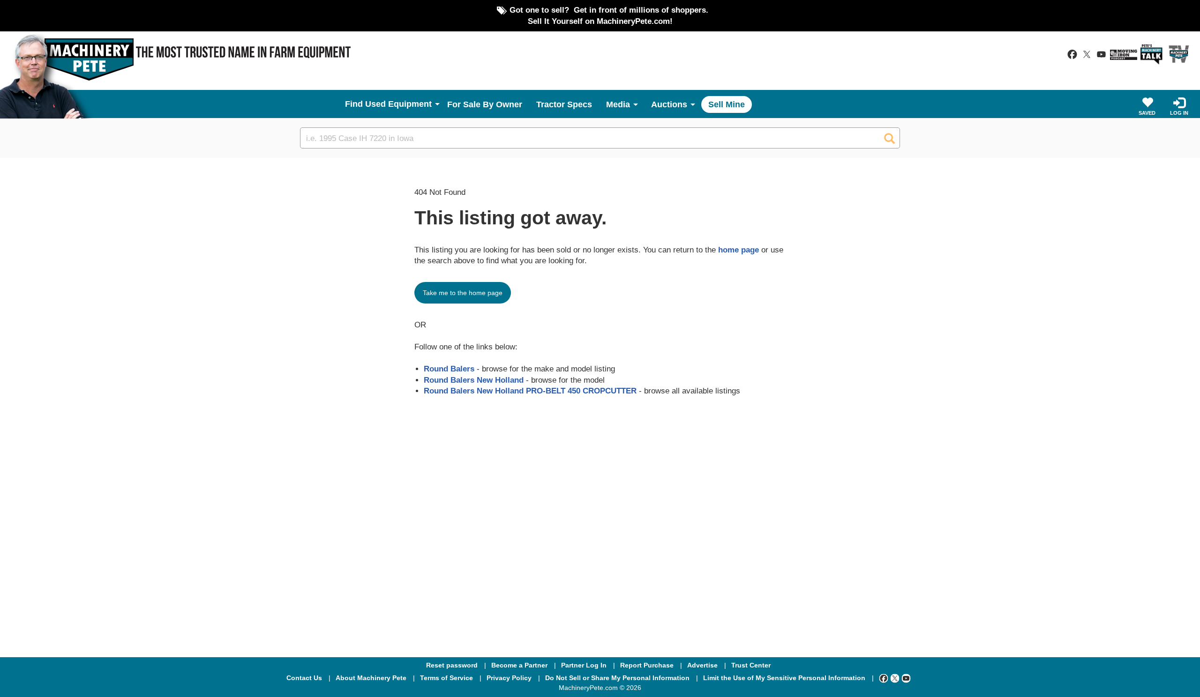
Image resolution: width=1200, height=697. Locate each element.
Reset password (452, 665)
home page (738, 249)
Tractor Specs (564, 104)
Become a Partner (519, 665)
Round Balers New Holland (474, 380)
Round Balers (449, 368)
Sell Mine (726, 104)
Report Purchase (647, 665)
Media (618, 104)
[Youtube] (906, 678)
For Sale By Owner (484, 104)
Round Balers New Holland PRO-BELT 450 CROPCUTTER (530, 390)
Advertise (702, 665)
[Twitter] (895, 678)
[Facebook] (883, 678)
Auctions (669, 104)
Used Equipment (398, 104)
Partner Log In (584, 665)
